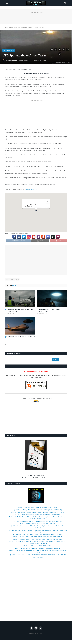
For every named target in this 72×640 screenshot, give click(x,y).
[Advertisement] (36, 17)
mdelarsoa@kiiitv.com (32, 189)
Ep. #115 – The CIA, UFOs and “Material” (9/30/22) (37, 546)
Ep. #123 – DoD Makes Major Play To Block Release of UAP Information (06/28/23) (38, 521)
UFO (17, 279)
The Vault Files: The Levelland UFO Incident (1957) (49, 310)
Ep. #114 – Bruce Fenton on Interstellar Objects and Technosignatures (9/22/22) (37, 548)
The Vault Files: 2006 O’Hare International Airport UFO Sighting (19, 310)
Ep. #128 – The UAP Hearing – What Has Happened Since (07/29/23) (37, 507)
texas (12, 279)
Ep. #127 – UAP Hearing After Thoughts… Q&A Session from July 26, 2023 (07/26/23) (38, 510)
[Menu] (7, 3)
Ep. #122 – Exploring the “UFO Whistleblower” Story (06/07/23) (37, 523)
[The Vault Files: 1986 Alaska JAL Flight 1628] (20, 326)
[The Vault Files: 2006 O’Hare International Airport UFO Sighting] (20, 298)
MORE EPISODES (38, 557)
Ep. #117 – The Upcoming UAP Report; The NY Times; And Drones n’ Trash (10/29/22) (37, 539)
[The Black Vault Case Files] (36, 3)
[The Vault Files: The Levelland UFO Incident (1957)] (52, 298)
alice (7, 279)
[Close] (48, 201)
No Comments (35, 60)
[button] (36, 211)
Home (6, 27)
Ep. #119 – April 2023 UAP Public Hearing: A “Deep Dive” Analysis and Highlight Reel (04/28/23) (37, 534)
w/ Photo (25, 27)
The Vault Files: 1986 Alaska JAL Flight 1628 (20, 337)
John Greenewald (13, 60)
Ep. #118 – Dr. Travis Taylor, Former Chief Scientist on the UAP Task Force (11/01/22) (37, 536)
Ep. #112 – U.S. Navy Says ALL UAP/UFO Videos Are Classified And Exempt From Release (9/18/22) (38, 554)
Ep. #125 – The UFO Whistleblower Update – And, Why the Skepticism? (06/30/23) (38, 514)
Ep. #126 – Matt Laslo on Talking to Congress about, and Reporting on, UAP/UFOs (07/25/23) (37, 512)
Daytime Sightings (17, 27)
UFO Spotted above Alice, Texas (32, 205)
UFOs (10, 27)
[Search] (65, 3)
